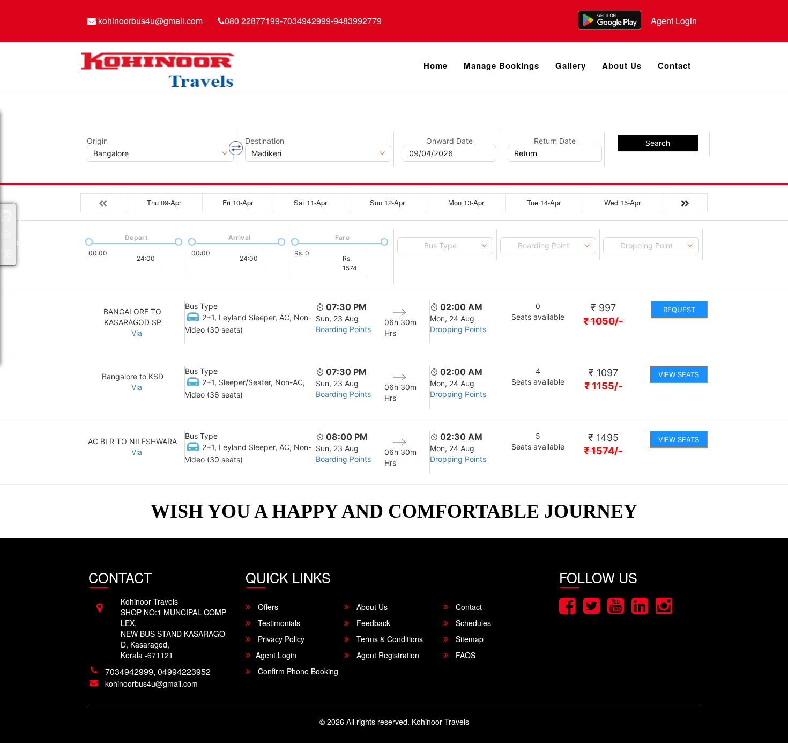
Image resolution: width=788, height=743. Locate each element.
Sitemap (469, 639)
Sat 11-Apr (310, 202)
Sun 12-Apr (387, 202)
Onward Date (449, 141)
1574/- (603, 451)
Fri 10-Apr (237, 202)
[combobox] (445, 246)
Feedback (372, 622)
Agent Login (674, 20)
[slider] (88, 241)
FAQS (464, 655)
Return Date (555, 141)
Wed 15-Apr (622, 202)
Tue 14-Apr (544, 202)
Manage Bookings (501, 65)
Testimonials (278, 622)
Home (435, 65)
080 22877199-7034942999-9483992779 (303, 20)
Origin (97, 141)
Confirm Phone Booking (297, 671)
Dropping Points (458, 329)
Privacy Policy (280, 639)
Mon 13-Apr (466, 202)
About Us (622, 65)
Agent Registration (386, 655)
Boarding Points (343, 329)
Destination (264, 141)
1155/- (603, 386)
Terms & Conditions (388, 639)
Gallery (570, 65)
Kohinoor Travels (440, 721)
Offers (267, 606)
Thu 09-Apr (164, 202)
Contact (674, 65)
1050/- (603, 321)
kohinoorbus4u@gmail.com (149, 20)
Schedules (472, 622)
